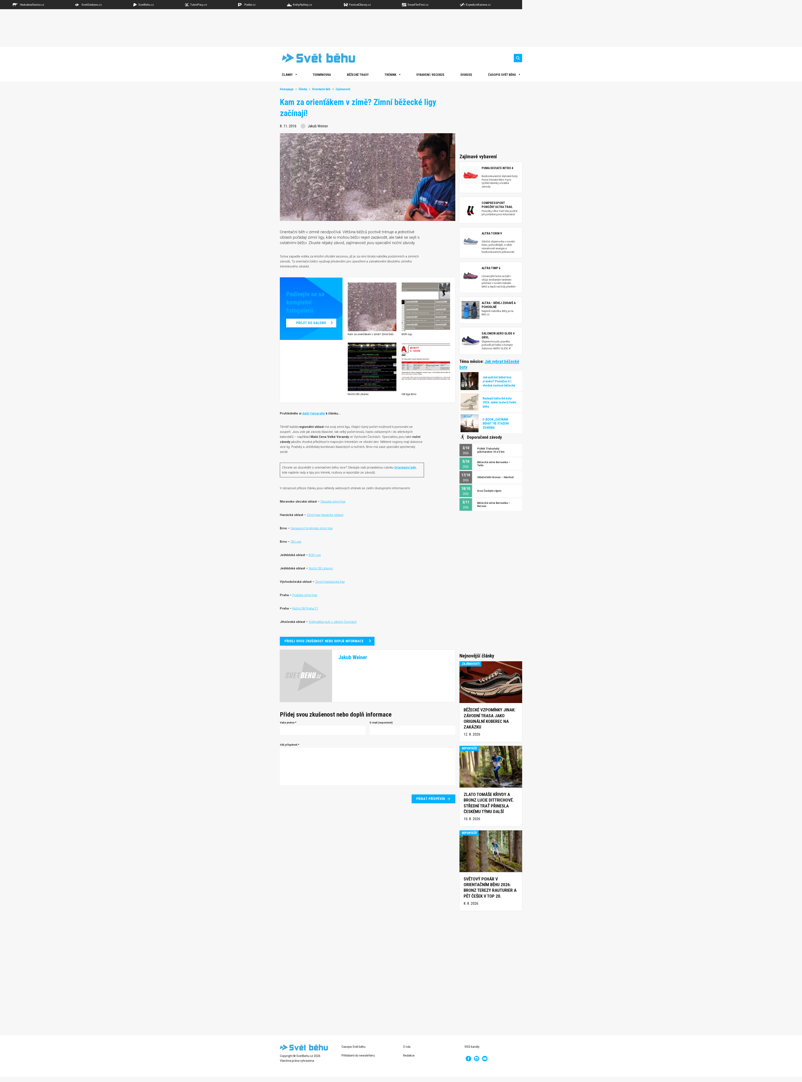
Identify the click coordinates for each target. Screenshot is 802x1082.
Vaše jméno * (288, 722)
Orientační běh (321, 89)
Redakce (409, 1055)
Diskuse (466, 75)
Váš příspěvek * (289, 744)
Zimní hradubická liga (330, 582)
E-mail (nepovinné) (381, 722)
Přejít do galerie (311, 323)
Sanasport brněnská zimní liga (311, 528)
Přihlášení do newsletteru (358, 1055)
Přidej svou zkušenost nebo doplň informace (324, 641)
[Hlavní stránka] (315, 58)
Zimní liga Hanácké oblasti (325, 515)
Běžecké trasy (358, 75)
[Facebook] (468, 1058)
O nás (407, 1046)
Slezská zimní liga (332, 501)
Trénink (390, 75)
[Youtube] (485, 1058)
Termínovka (322, 75)
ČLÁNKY (287, 75)
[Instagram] (476, 1058)
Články (303, 89)
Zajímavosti (342, 89)
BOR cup (315, 555)
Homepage (287, 89)
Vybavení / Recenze (430, 75)
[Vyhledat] (518, 58)
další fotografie (313, 413)
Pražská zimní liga (304, 595)
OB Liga (296, 542)
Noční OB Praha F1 (305, 608)
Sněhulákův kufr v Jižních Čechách (333, 622)
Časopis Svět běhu (502, 75)
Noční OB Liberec (321, 568)
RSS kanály (472, 1046)
